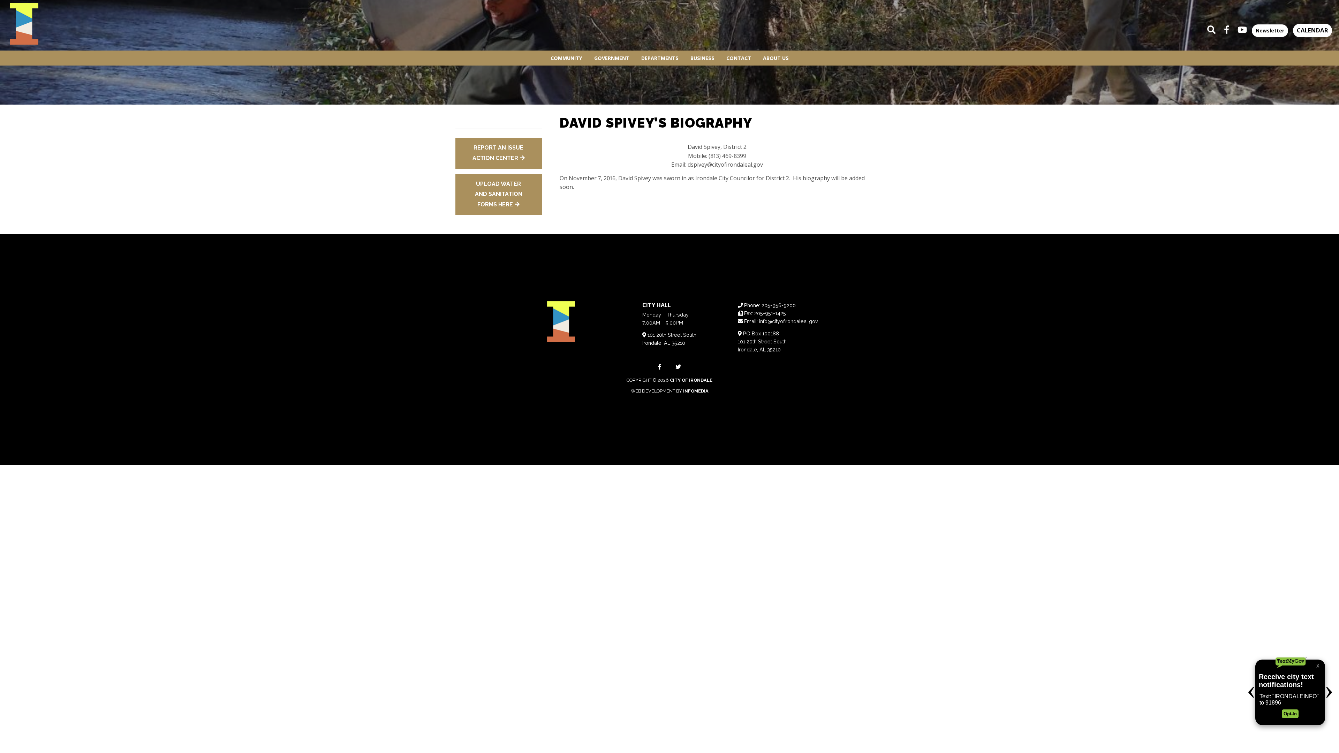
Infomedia (696, 391)
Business (702, 58)
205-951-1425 (770, 313)
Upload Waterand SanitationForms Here (498, 194)
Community (566, 58)
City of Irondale (691, 380)
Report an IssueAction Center (498, 152)
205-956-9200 (779, 305)
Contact (738, 58)
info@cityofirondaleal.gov (788, 321)
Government (611, 58)
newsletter (1270, 30)
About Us (776, 58)
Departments (660, 58)
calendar (1312, 30)
